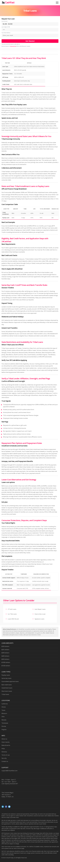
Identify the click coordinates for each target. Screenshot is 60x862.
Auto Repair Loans (39, 609)
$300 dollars (5, 653)
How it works (6, 742)
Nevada (4, 720)
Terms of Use (13, 46)
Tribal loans (5, 694)
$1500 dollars (6, 666)
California (5, 704)
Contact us (5, 761)
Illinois (4, 707)
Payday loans (6, 675)
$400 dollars (5, 656)
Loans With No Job (13, 619)
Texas (3, 710)
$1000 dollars (6, 662)
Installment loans (7, 688)
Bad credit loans (7, 685)
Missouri (4, 713)
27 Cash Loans (11, 609)
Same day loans (6, 678)
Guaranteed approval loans (10, 681)
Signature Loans (39, 619)
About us (4, 739)
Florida (4, 726)
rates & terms (17, 848)
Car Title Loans (12, 614)
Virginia (4, 729)
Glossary (4, 752)
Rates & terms (6, 745)
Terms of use (6, 755)
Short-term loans (7, 691)
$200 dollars (5, 646)
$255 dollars (5, 649)
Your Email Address (6, 32)
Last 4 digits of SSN (6, 27)
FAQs (3, 748)
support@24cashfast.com (9, 770)
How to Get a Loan (39, 614)
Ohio (3, 716)
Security (4, 758)
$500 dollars (5, 659)
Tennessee (5, 723)
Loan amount (4, 21)
